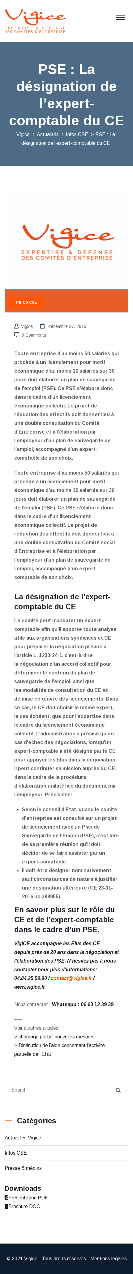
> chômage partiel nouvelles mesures (54, 1036)
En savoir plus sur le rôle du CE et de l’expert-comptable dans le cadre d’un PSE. (64, 919)
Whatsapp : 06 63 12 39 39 (83, 1004)
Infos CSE (16, 1153)
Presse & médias (23, 1168)
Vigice (27, 326)
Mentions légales (108, 1258)
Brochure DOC (24, 1206)
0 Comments (34, 335)
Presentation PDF (28, 1197)
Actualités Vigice (23, 1137)
